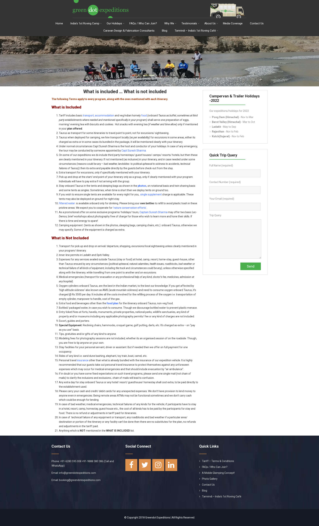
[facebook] (131, 465)
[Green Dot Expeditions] (159, 1)
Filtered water (67, 203)
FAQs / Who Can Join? (143, 23)
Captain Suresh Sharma (153, 212)
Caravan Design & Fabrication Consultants (129, 30)
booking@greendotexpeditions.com (80, 480)
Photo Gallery (209, 478)
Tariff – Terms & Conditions (218, 461)
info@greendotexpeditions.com (77, 472)
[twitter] (145, 465)
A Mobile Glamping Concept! (218, 472)
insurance (82, 360)
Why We (169, 23)
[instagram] (158, 465)
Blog (164, 30)
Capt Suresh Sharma (133, 150)
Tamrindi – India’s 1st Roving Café (195, 30)
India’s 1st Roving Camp (84, 23)
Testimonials (189, 23)
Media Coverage (233, 23)
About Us (210, 23)
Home (59, 23)
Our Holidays (114, 23)
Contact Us (257, 23)
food (144, 115)
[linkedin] (171, 465)
